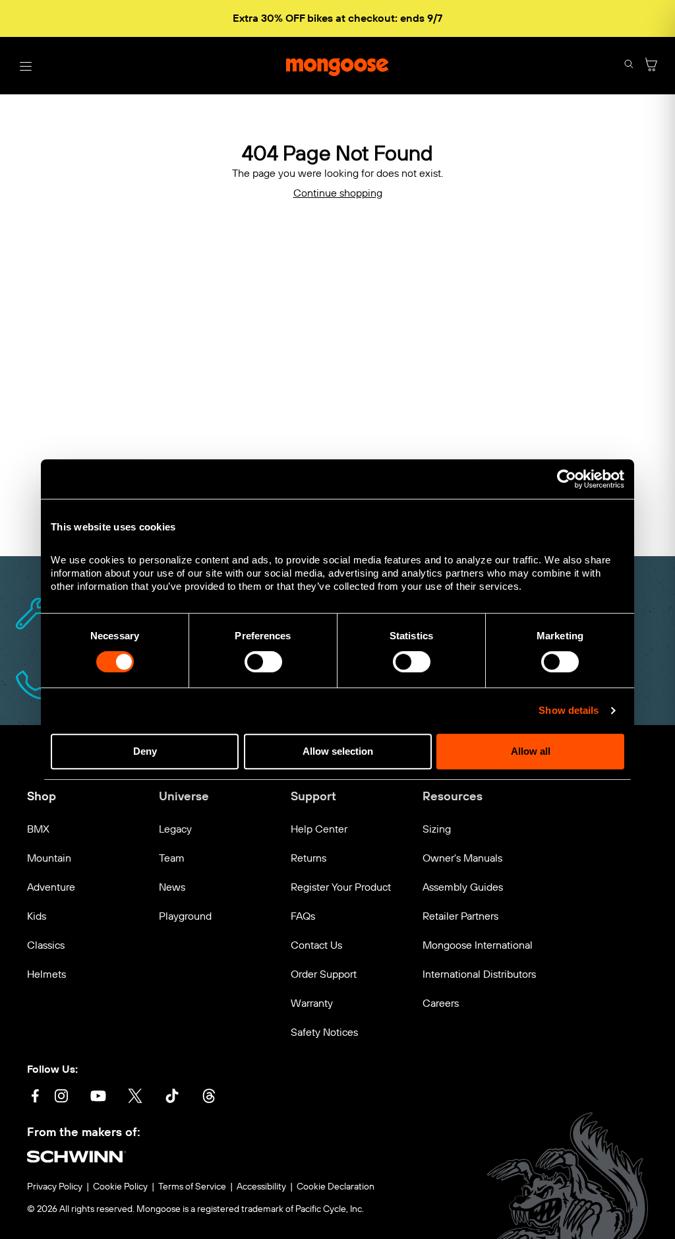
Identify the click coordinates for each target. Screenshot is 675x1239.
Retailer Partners (460, 916)
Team (172, 858)
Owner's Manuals (462, 858)
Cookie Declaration (335, 1187)
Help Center (319, 829)
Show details (569, 710)
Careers (441, 1003)
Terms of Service (192, 1187)
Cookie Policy (120, 1187)
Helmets (46, 974)
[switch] (263, 661)
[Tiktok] (172, 1097)
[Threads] (209, 1097)
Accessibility (261, 1187)
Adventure (51, 887)
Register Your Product (341, 887)
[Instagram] (61, 1097)
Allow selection (338, 751)
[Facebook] (35, 1097)
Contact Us (316, 945)
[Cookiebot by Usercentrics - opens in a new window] (566, 479)
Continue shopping (337, 193)
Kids (36, 916)
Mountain (49, 858)
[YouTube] (98, 1097)
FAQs (303, 916)
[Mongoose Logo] (337, 66)
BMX (38, 829)
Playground (185, 916)
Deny (145, 751)
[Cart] (651, 65)
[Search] (629, 65)
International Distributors (479, 974)
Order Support (324, 974)
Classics (46, 945)
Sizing (437, 829)
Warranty (312, 1003)
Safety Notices (324, 1032)
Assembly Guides (463, 887)
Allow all (530, 751)
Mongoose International (478, 945)
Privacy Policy (54, 1187)
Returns (308, 858)
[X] (135, 1097)
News (172, 887)
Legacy (175, 829)
